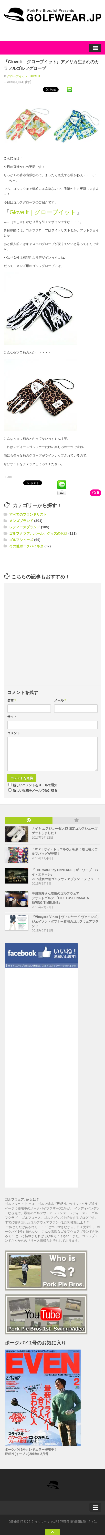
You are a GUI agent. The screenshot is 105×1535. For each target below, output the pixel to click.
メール (60, 700)
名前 (11, 700)
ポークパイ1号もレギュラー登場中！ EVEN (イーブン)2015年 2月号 (31, 1452)
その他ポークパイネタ (26, 546)
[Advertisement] (43, 560)
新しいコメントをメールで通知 (35, 785)
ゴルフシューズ (21, 540)
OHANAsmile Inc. (85, 1522)
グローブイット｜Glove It (23, 76)
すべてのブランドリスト (28, 514)
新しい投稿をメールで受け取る (35, 790)
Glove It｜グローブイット (43, 212)
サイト (12, 716)
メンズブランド (21, 521)
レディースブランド (24, 527)
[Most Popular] (76, 820)
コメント (13, 733)
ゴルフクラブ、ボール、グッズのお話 (38, 533)
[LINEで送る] (69, 89)
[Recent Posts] (28, 820)
